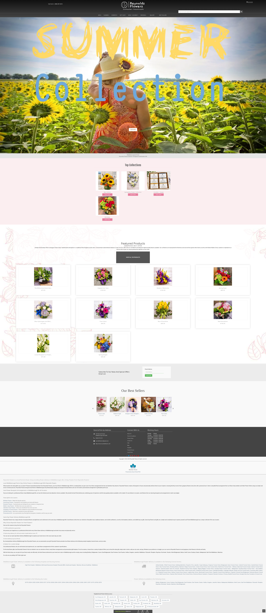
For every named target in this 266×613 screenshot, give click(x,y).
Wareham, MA (154, 600)
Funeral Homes (130, 450)
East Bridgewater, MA (100, 597)
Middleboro (231, 582)
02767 (89, 582)
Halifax (205, 582)
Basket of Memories (163, 288)
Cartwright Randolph (218, 570)
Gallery (152, 15)
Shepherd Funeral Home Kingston (188, 568)
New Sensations (223, 321)
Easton (201, 582)
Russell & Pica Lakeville (192, 565)
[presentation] (92, 408)
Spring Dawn (223, 288)
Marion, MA (129, 606)
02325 (34, 582)
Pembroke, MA (146, 603)
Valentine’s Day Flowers (9, 507)
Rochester (163, 584)
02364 (56, 582)
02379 (100, 582)
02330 (37, 582)
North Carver (237, 582)
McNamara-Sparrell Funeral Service (165, 570)
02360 (74, 582)
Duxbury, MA (136, 603)
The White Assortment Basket (43, 288)
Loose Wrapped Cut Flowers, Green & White (43, 355)
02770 (92, 582)
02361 (78, 582)
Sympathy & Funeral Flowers (10, 509)
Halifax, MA (133, 600)
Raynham (158, 584)
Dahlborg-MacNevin (181, 565)
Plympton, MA (153, 597)
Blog (128, 445)
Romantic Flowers (7, 504)
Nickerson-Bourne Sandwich (200, 574)
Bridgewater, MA (134, 597)
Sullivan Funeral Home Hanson (179, 572)
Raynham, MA (113, 600)
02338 (52, 582)
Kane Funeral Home (213, 566)
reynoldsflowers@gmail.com (102, 441)
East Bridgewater (179, 582)
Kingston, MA (123, 600)
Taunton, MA (98, 606)
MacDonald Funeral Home (205, 572)
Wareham (173, 584)
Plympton (260, 582)
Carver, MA (144, 597)
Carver (168, 582)
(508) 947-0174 (58, 4)
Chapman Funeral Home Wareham (221, 572)
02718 (48, 582)
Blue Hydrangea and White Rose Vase (43, 321)
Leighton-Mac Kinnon (193, 572)
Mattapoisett (224, 582)
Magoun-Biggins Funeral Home (206, 568)
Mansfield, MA (116, 603)
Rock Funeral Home (179, 570)
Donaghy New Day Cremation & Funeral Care (251, 574)
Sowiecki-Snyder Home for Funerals (170, 568)
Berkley (157, 582)
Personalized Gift (7, 513)
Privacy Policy (130, 438)
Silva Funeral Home (164, 566)
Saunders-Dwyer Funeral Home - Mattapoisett (226, 568)
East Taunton (195, 582)
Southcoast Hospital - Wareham (73, 565)
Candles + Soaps (159, 192)
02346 (63, 582)
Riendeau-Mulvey (174, 566)
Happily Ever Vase (103, 288)
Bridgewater (163, 582)
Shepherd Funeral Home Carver (204, 570)
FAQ (128, 443)
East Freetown (187, 582)
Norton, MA (107, 603)
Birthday (107, 217)
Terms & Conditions (131, 436)
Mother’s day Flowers (8, 506)
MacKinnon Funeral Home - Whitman (227, 566)
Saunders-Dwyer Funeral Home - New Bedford (250, 568)
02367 (85, 582)
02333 (41, 582)
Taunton (169, 584)
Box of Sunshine (163, 321)
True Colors (103, 321)
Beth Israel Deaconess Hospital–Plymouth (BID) (53, 565)
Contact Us (129, 440)
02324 (30, 582)
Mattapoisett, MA (119, 606)
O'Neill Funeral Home (169, 565)
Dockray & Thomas (223, 574)
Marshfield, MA (157, 603)
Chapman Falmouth (213, 574)
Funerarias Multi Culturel (256, 570)
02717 (45, 582)
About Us (129, 433)
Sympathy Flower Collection (133, 192)
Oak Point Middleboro (246, 582)
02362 (81, 582)
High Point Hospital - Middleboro (33, 565)
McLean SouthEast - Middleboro (90, 565)
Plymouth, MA (122, 597)
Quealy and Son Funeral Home (242, 570)
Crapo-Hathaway (203, 565)
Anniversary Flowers (8, 502)
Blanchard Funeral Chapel (244, 566)
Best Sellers (163, 15)
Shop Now (107, 194)
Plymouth (254, 582)
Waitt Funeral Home (164, 574)
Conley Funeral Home (201, 566)
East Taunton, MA (143, 600)
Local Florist (130, 452)
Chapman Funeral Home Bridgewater (217, 565)
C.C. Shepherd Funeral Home (163, 572)
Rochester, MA (165, 600)
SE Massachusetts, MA (152, 606)
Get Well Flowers (7, 511)
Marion (219, 582)
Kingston (209, 582)
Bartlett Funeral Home (233, 574)
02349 (67, 582)
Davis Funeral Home (233, 565)
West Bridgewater (180, 584)
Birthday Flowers (7, 500)
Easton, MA (98, 603)
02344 (70, 582)
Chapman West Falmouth (176, 574)
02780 (96, 582)
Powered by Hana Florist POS (133, 471)
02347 (59, 582)
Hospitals (129, 447)
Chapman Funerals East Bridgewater (240, 572)
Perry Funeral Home (188, 574)
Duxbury (172, 582)
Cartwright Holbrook (228, 570)
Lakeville (214, 582)
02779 (26, 582)
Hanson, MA (127, 603)
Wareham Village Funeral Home (187, 566)
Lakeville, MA (112, 597)
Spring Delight (103, 355)
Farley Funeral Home (190, 570)
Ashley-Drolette (159, 565)
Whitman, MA (108, 606)
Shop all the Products (133, 257)
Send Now (133, 130)
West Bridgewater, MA (100, 600)
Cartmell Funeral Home (244, 565)
